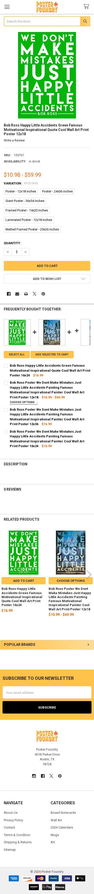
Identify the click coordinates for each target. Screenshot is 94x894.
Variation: (21, 183)
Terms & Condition (17, 835)
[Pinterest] (43, 293)
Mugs (55, 835)
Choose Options (22, 402)
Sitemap (10, 850)
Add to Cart (23, 581)
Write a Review (14, 140)
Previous (5, 574)
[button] (47, 279)
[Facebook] (8, 293)
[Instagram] (34, 776)
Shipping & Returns (18, 842)
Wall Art (56, 820)
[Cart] (87, 6)
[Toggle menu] (7, 7)
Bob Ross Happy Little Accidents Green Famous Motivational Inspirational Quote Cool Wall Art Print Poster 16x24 (22, 597)
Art (53, 842)
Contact (9, 827)
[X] (34, 293)
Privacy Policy (13, 820)
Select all (17, 354)
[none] (47, 75)
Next (89, 574)
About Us (11, 813)
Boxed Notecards (63, 813)
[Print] (26, 293)
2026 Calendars (62, 827)
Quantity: (12, 243)
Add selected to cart (52, 354)
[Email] (17, 293)
